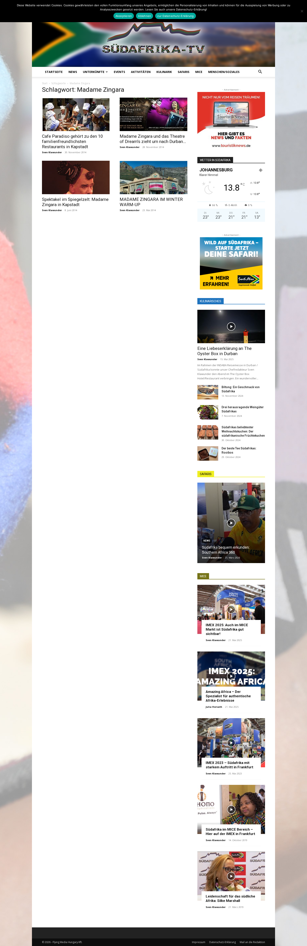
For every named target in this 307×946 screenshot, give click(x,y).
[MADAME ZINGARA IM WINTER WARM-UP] (153, 177)
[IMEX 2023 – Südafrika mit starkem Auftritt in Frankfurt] (231, 742)
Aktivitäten (141, 72)
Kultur (226, 535)
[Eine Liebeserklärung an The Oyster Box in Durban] (231, 326)
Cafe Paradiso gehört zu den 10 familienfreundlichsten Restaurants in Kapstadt (72, 141)
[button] (260, 72)
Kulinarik (164, 72)
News (73, 72)
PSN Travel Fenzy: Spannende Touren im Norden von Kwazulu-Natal (247, 547)
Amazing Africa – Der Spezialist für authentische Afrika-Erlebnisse (228, 696)
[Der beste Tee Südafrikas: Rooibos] (207, 453)
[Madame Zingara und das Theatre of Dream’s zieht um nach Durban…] (153, 114)
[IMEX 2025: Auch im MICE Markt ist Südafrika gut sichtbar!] (231, 609)
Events (119, 72)
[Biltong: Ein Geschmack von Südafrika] (207, 392)
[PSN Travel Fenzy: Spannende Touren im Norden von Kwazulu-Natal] (250, 523)
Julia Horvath (214, 706)
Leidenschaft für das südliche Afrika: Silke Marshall (230, 898)
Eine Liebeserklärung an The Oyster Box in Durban (224, 351)
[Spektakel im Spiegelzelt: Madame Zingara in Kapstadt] (76, 177)
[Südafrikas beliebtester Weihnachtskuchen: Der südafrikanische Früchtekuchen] (207, 432)
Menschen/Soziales (224, 72)
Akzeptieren (123, 16)
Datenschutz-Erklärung (222, 942)
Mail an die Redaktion (252, 942)
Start (44, 83)
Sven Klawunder (52, 152)
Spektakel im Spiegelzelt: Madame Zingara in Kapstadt (75, 202)
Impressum (198, 942)
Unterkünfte (93, 72)
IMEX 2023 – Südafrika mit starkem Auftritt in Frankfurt (229, 765)
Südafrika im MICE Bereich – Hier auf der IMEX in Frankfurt (230, 831)
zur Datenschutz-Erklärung (175, 16)
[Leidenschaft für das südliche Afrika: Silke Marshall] (231, 876)
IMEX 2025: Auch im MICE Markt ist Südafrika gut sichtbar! (227, 629)
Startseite (54, 72)
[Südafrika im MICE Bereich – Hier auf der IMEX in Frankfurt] (231, 809)
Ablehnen (144, 16)
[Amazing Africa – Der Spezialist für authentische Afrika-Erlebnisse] (231, 676)
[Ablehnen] (302, 11)
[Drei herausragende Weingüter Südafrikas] (207, 412)
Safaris (183, 72)
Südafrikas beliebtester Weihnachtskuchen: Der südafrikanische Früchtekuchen (243, 431)
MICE (198, 72)
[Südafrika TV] (153, 36)
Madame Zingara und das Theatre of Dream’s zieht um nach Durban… (153, 139)
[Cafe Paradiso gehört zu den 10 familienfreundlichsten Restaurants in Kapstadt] (76, 114)
